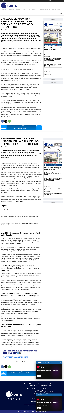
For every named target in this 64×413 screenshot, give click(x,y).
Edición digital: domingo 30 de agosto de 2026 (52, 48)
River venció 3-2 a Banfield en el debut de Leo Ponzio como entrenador (52, 65)
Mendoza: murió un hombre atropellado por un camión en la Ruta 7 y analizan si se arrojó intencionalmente (53, 59)
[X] (5, 121)
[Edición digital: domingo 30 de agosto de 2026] (53, 34)
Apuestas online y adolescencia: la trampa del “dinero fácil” (53, 74)
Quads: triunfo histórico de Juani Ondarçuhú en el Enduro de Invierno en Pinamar (52, 53)
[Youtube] (19, 399)
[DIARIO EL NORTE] (13, 5)
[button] (61, 13)
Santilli (16, 48)
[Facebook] (2, 121)
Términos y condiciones (34, 405)
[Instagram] (11, 399)
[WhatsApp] (9, 121)
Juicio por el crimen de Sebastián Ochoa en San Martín (53, 69)
